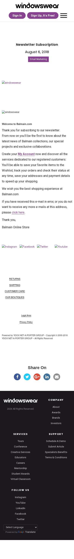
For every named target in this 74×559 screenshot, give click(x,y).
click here (18, 212)
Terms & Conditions (56, 457)
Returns (14, 278)
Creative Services (20, 451)
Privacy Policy (26, 321)
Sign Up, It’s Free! (43, 15)
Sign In (17, 15)
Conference (20, 446)
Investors (56, 423)
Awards (56, 412)
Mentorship (20, 468)
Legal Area (26, 315)
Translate (30, 531)
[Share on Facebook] (17, 376)
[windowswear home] (20, 400)
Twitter (20, 519)
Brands (56, 417)
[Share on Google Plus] (37, 376)
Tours (20, 440)
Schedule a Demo (56, 440)
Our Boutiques (14, 297)
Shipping (14, 285)
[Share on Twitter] (27, 376)
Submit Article (56, 446)
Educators (20, 457)
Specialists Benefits (56, 451)
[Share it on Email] (56, 376)
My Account (26, 154)
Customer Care (15, 291)
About (56, 406)
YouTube (20, 502)
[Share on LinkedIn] (46, 376)
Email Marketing (38, 59)
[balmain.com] (37, 91)
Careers (20, 462)
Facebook (20, 513)
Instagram (20, 496)
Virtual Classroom (21, 478)
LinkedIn (20, 508)
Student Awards (21, 473)
